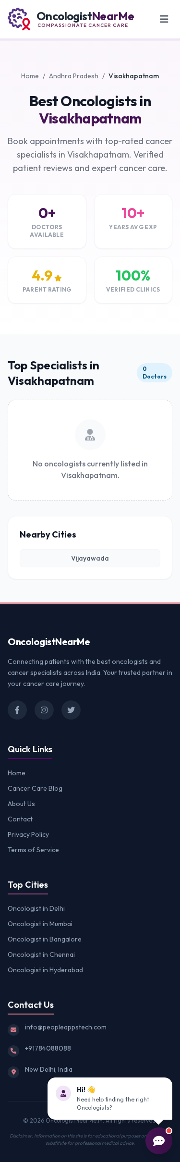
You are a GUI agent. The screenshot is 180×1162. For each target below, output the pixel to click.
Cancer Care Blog (35, 788)
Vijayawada (90, 558)
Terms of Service (33, 849)
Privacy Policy (28, 834)
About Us (21, 803)
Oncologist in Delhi (36, 908)
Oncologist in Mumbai (40, 923)
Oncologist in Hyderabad (45, 970)
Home (30, 76)
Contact (20, 819)
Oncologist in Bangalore (45, 939)
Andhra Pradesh (73, 76)
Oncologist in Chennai (41, 954)
